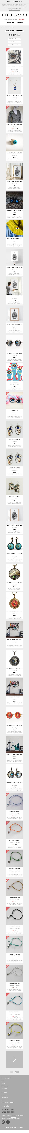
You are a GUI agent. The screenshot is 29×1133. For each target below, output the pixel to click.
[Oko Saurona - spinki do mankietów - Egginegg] (14, 715)
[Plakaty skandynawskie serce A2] (14, 286)
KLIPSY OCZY (14, 410)
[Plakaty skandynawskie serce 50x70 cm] (14, 171)
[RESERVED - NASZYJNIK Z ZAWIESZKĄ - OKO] (14, 85)
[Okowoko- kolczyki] (14, 429)
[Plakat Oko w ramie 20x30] (14, 629)
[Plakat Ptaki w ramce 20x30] (14, 744)
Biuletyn (3, 1083)
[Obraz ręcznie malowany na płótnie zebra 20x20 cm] (14, 57)
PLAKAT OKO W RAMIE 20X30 (14, 639)
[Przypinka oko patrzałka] (14, 228)
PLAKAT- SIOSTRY (14, 382)
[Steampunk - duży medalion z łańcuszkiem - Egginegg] (14, 572)
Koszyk (20, 1)
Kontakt (3, 1100)
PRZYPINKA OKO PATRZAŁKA (14, 238)
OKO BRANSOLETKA (14, 811)
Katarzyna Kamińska (15, 813)
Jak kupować (4, 1095)
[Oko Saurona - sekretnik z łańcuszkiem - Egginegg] (14, 601)
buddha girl (14, 98)
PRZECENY (22, 19)
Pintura (14, 241)
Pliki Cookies (4, 1088)
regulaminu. (13, 1117)
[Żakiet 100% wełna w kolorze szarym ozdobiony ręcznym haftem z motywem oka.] (14, 114)
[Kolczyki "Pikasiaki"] (14, 457)
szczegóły (25, 7)
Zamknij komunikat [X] (14, 10)
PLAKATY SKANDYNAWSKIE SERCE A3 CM (17, 324)
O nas (3, 1081)
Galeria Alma (14, 69)
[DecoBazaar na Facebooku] (8, 1122)
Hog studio (14, 183)
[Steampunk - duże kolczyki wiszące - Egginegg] (14, 772)
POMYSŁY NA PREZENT (10, 19)
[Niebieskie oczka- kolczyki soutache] (14, 200)
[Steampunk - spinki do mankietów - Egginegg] (14, 343)
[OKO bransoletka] (14, 801)
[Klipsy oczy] (14, 400)
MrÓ (14, 212)
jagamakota (14, 441)
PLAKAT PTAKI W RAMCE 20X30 (15, 754)
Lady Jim (14, 155)
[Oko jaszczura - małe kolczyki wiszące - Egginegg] (14, 543)
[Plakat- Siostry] (14, 372)
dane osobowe (10, 1118)
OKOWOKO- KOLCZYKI (14, 439)
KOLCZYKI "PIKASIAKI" (14, 467)
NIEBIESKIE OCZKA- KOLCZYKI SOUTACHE (18, 210)
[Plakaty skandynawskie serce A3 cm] (14, 314)
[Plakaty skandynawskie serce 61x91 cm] (14, 257)
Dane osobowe (5, 1086)
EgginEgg (14, 355)
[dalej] (14, 1059)
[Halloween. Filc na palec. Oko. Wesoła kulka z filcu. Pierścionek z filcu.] (14, 142)
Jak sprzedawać (5, 1097)
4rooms (14, 642)
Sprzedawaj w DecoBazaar (8, 1102)
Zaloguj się (15, 1)
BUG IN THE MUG (14, 384)
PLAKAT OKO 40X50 (14, 697)
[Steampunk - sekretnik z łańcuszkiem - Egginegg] (14, 658)
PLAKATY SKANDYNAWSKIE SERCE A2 (16, 296)
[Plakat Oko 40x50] (14, 687)
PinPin (14, 126)
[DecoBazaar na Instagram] (3, 1122)
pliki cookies (17, 1118)
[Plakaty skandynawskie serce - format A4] (14, 515)
